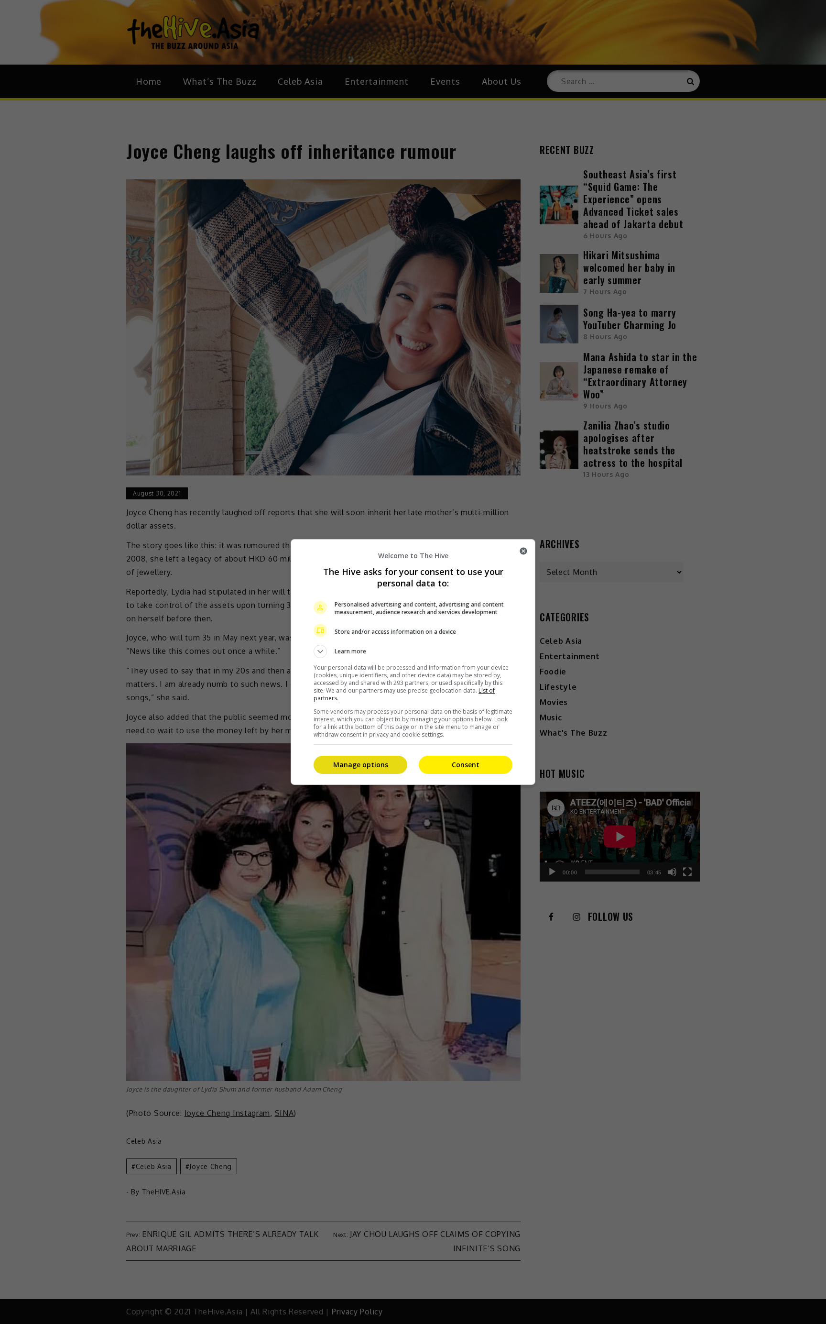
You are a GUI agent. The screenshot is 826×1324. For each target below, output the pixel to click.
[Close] (523, 551)
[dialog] (413, 662)
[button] (413, 651)
